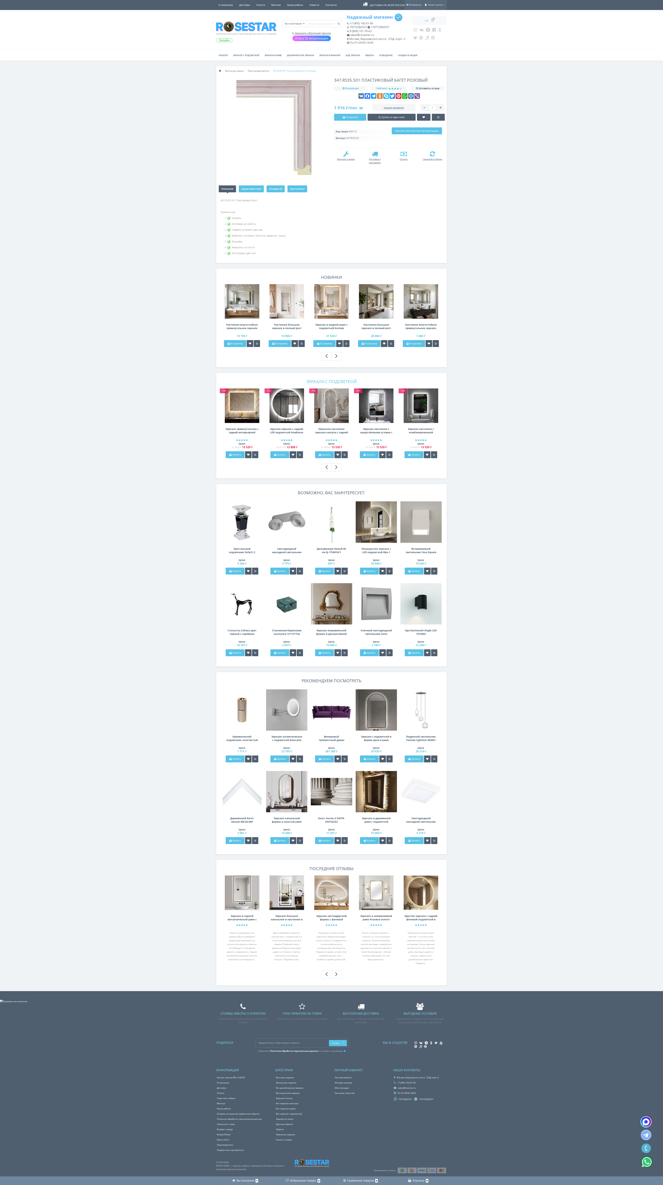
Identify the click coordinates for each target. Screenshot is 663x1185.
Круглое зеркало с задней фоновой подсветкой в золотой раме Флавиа (421, 917)
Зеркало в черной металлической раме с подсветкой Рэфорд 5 (242, 917)
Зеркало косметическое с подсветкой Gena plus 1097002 (286, 738)
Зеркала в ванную (329, 55)
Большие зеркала (285, 1077)
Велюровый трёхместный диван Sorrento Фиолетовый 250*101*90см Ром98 (331, 738)
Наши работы (295, 5)
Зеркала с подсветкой (246, 55)
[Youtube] (434, 31)
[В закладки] (250, 343)
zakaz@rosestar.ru (361, 35)
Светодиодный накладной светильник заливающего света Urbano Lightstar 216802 (421, 820)
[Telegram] (428, 31)
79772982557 (358, 27)
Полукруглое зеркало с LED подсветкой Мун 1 (376, 550)
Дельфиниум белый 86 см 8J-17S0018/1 (331, 550)
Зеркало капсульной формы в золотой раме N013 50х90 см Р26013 (287, 820)
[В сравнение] (257, 343)
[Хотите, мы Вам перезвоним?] (646, 1148)
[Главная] (220, 70)
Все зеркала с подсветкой (289, 1113)
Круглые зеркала (284, 1124)
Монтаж (276, 5)
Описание (227, 188)
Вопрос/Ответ (224, 1134)
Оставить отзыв (429, 88)
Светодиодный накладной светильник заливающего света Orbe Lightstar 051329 (287, 550)
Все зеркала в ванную (287, 1103)
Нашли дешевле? (394, 107)
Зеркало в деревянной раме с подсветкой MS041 (376, 820)
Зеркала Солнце (284, 1098)
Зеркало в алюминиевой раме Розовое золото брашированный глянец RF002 (376, 917)
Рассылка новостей (344, 1093)
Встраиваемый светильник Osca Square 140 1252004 (421, 550)
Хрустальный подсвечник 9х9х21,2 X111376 (242, 550)
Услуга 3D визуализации (311, 38)
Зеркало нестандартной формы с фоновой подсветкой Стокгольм (331, 917)
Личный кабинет (343, 1077)
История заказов (343, 1082)
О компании (225, 5)
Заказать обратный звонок (312, 33)
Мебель (369, 55)
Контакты (331, 5)
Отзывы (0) (275, 188)
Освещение (386, 55)
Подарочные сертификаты (230, 1150)
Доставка (244, 5)
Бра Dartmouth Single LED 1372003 (421, 632)
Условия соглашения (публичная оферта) (238, 1113)
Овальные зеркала (285, 1134)
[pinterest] (433, 38)
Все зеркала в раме (286, 1108)
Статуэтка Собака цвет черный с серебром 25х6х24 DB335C (242, 632)
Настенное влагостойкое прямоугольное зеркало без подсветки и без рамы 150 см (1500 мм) (242, 326)
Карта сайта (223, 1139)
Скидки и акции (407, 55)
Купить (237, 454)
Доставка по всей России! (388, 5)
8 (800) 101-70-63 (360, 31)
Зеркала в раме (273, 55)
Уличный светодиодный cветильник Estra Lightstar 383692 (376, 632)
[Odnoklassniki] (439, 31)
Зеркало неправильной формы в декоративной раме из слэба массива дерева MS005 (331, 632)
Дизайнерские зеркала (300, 55)
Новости (314, 5)
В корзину (236, 343)
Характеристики (251, 188)
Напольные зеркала (286, 1082)
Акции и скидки (284, 1139)
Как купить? (297, 188)
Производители (225, 1144)
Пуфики (280, 1129)
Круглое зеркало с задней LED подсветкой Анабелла (286, 430)
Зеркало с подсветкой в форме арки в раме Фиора (376, 738)
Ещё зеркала (353, 55)
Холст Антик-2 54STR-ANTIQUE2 (331, 820)
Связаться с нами (226, 1124)
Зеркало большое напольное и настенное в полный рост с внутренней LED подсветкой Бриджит (287, 917)
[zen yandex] (421, 38)
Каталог (223, 55)
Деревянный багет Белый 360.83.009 (242, 820)
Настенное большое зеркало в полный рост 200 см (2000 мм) (376, 326)
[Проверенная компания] (13, 1001)
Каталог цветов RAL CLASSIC (231, 1077)
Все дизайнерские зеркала (289, 1087)
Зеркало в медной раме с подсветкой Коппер (331, 326)
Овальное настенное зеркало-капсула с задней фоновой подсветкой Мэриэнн (331, 430)
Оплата (260, 5)
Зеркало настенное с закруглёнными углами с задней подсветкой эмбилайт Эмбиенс (376, 430)
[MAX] (646, 1122)
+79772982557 (379, 27)
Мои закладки (342, 1087)
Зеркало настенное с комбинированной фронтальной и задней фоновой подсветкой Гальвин (421, 430)
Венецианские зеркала (288, 1093)
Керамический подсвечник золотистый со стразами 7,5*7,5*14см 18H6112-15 (242, 738)
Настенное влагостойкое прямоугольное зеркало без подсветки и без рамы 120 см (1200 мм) (421, 326)
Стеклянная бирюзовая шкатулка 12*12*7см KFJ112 (286, 632)
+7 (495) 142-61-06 (361, 23)
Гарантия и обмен (226, 1098)
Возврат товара (225, 1129)
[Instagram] (415, 31)
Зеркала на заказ (284, 1118)
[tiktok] (427, 38)
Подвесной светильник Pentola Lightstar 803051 (421, 738)
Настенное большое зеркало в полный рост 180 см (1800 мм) (287, 326)
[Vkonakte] (421, 31)
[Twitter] (415, 38)
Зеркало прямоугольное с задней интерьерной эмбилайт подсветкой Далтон (241, 430)
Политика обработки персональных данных (239, 1118)
